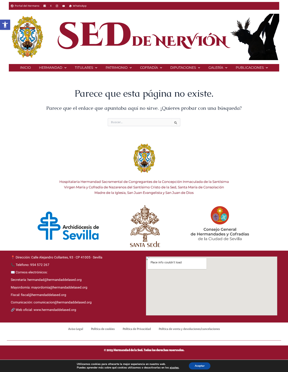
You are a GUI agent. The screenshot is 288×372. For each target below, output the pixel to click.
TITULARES (84, 68)
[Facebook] (44, 6)
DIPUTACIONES (183, 68)
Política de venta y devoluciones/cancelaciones (189, 329)
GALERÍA (215, 68)
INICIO (25, 68)
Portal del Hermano (27, 5)
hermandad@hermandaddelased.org (54, 280)
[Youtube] (63, 6)
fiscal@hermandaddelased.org (43, 295)
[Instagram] (57, 6)
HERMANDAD (50, 68)
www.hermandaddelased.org (55, 310)
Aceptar (200, 366)
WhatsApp (80, 5)
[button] (5, 25)
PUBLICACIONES (250, 68)
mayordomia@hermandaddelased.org (59, 287)
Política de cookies (103, 329)
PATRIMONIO (117, 68)
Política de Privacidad (137, 329)
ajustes (174, 367)
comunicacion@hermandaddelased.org (63, 302)
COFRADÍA (149, 68)
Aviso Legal (75, 329)
